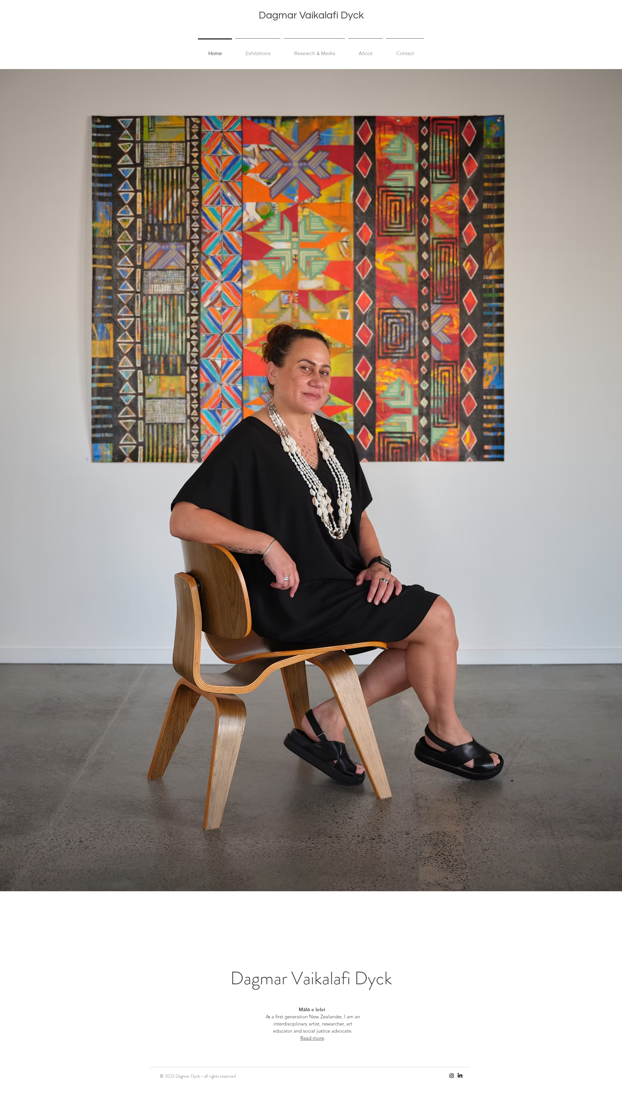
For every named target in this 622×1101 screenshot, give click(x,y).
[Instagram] (452, 1076)
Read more (312, 1038)
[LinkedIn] (460, 1076)
